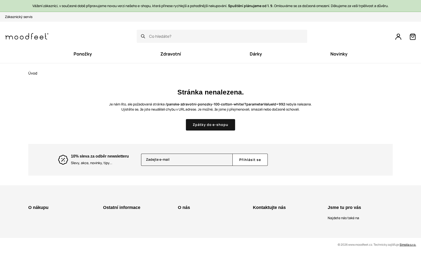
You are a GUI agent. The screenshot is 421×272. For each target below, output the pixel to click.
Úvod (32, 73)
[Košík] (412, 36)
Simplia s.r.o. (408, 245)
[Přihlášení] (398, 36)
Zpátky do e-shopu (211, 124)
